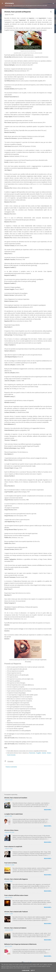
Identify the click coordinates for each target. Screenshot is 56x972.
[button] (51, 12)
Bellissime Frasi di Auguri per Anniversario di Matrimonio (20, 944)
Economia (10, 761)
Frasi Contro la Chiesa (10, 863)
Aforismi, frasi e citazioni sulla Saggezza (16, 879)
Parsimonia (32, 753)
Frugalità (38, 753)
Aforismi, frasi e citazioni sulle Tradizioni (16, 911)
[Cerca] (53, 4)
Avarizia (44, 753)
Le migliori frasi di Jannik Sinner (13, 814)
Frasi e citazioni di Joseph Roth (13, 846)
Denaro (49, 753)
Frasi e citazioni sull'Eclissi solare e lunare (16, 895)
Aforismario (9, 3)
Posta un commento (11, 767)
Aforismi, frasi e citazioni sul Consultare (15, 797)
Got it (33, 970)
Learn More (25, 970)
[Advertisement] (28, 778)
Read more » (48, 809)
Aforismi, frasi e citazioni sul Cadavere (15, 928)
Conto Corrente (11, 755)
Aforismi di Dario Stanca (11, 830)
